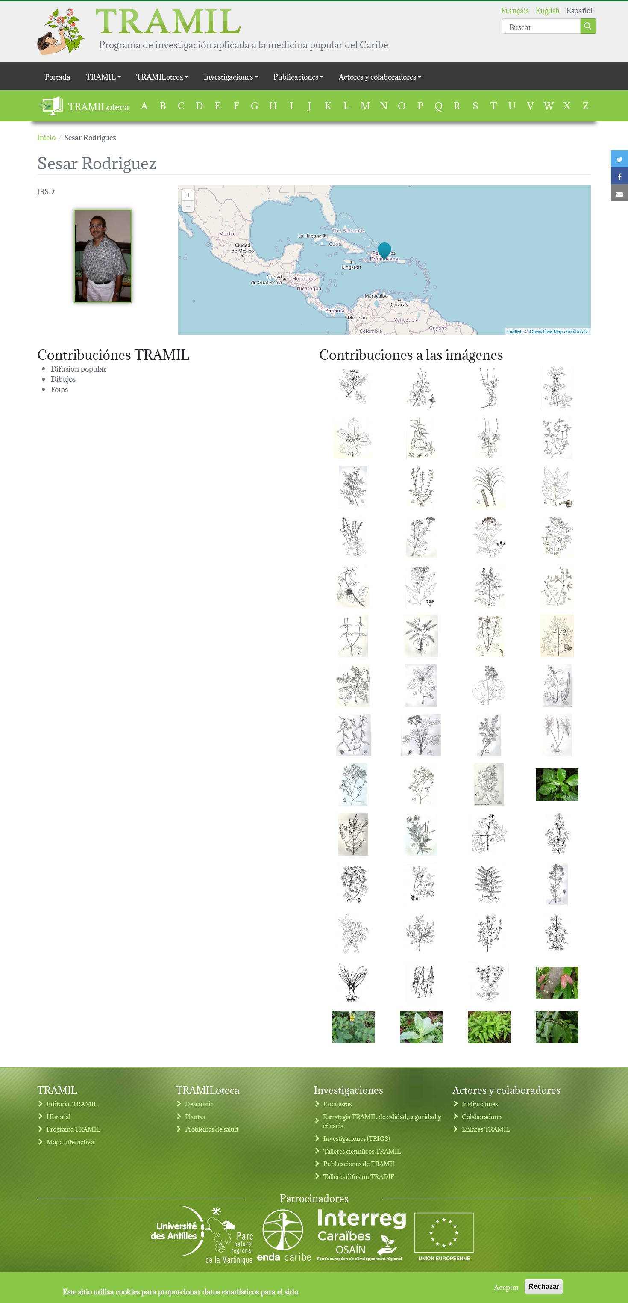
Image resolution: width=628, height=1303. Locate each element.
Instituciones (480, 1103)
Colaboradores (482, 1116)
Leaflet (514, 331)
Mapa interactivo (70, 1141)
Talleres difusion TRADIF (358, 1176)
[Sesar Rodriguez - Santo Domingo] (353, 387)
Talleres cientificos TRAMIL (362, 1151)
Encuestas (337, 1103)
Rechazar (543, 1286)
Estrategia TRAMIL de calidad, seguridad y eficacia (382, 1121)
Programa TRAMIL (73, 1129)
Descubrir (199, 1103)
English (548, 9)
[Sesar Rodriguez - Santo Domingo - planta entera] (421, 636)
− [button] (188, 205)
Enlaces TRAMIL (486, 1129)
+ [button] (188, 194)
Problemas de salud (211, 1129)
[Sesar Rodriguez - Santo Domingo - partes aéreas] (421, 387)
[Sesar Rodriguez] (103, 256)
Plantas (195, 1116)
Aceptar (506, 1286)
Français (515, 9)
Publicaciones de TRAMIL (359, 1163)
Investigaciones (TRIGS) (356, 1138)
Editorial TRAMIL (72, 1103)
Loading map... (383, 260)
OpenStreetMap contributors (559, 331)
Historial (58, 1116)
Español (579, 9)
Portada (57, 76)
